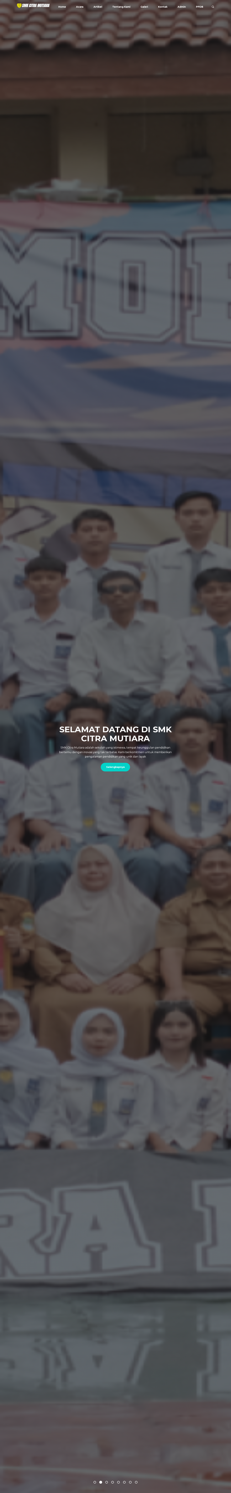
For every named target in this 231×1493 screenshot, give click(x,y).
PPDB (199, 7)
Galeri (144, 7)
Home (62, 7)
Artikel (98, 7)
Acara (79, 7)
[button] (95, 1482)
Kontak (162, 7)
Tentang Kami (121, 7)
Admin (182, 7)
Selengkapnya (115, 762)
